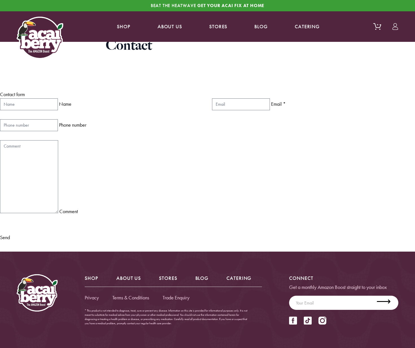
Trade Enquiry (176, 297)
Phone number (72, 125)
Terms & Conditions (130, 297)
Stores (218, 26)
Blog (261, 26)
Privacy (92, 297)
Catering (307, 26)
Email (278, 104)
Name (65, 104)
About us (170, 26)
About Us (128, 278)
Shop (123, 26)
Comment (68, 211)
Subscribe (387, 303)
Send (5, 237)
